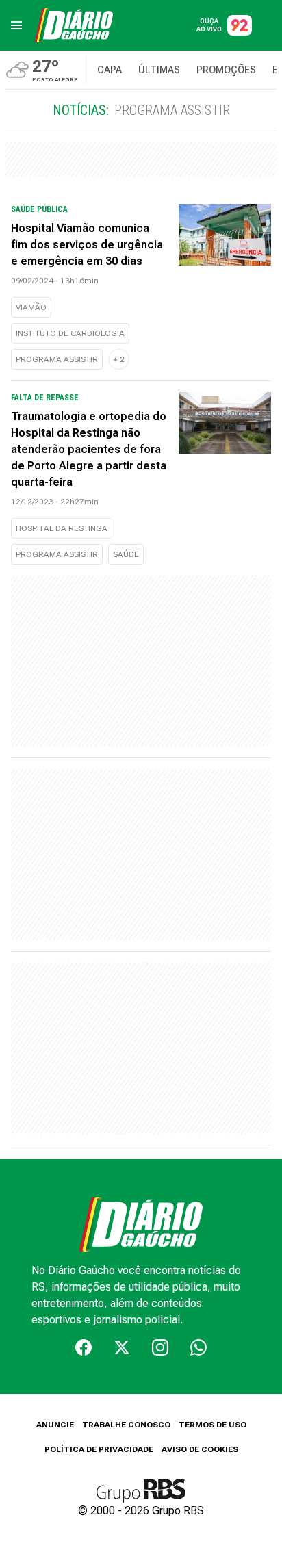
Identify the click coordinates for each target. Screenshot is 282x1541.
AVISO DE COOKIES (200, 1449)
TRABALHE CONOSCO (126, 1424)
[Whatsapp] (198, 1347)
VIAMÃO (31, 307)
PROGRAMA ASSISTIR (57, 359)
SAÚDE (126, 554)
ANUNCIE (55, 1424)
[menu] (16, 25)
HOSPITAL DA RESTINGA (61, 528)
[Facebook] (83, 1347)
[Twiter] (122, 1347)
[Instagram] (160, 1347)
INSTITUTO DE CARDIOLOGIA (70, 333)
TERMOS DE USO (212, 1424)
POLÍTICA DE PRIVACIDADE (98, 1449)
